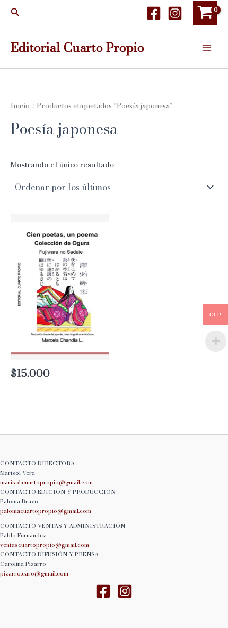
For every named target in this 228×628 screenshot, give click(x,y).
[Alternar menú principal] (206, 47)
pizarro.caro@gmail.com (34, 573)
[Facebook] (153, 13)
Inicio (20, 105)
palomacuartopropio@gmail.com (45, 511)
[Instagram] (175, 13)
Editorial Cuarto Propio (77, 47)
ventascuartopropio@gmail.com (44, 545)
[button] (15, 13)
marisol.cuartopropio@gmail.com (46, 482)
